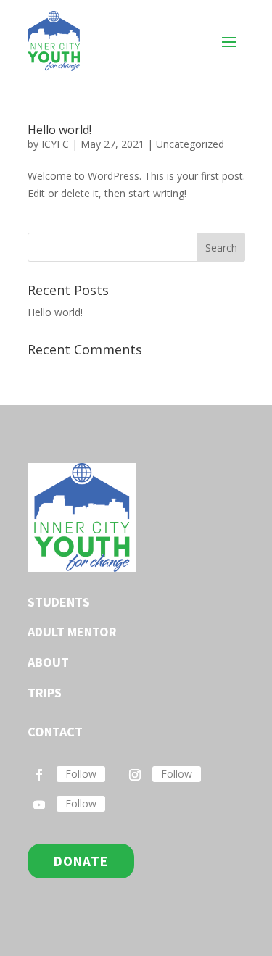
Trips (45, 692)
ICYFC (55, 144)
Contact (55, 731)
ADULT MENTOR (72, 631)
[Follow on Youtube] (39, 804)
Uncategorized (190, 144)
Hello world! (59, 130)
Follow (80, 774)
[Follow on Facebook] (39, 774)
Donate (81, 861)
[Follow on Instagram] (135, 774)
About (48, 662)
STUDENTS (59, 602)
